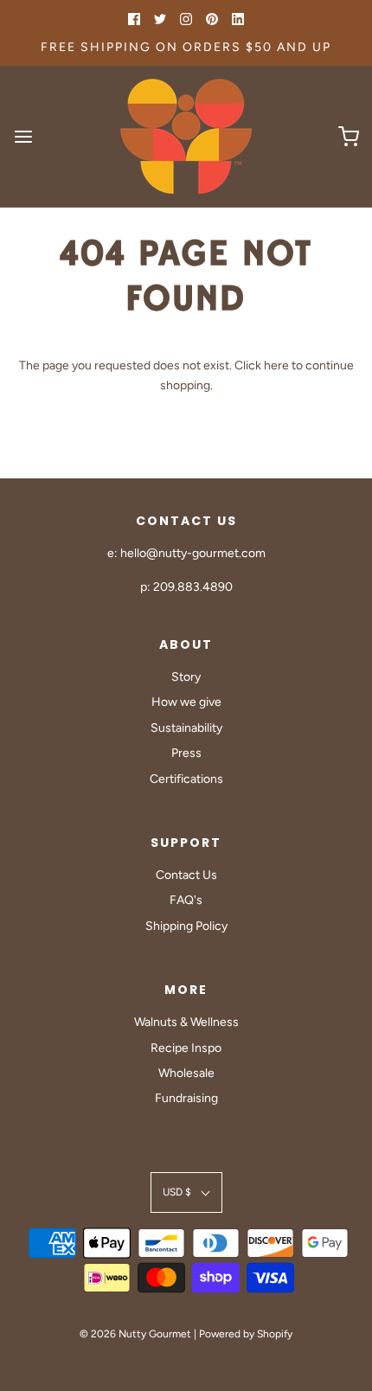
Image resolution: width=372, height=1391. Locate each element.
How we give (186, 702)
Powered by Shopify (245, 1334)
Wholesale (186, 1073)
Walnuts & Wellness (186, 1022)
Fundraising (186, 1098)
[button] (186, 1192)
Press (186, 753)
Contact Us (186, 875)
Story (186, 677)
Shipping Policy (186, 926)
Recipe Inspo (186, 1048)
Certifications (186, 779)
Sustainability (186, 728)
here (276, 365)
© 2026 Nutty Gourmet (135, 1334)
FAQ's (186, 900)
